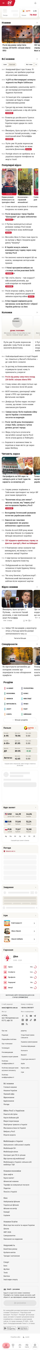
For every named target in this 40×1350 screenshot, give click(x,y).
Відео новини (10, 586)
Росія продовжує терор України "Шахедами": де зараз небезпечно (21, 216)
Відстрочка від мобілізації (14, 1159)
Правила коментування (29, 1042)
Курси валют (9, 1178)
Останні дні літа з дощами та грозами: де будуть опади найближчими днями (19, 100)
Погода (6, 1104)
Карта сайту (25, 1068)
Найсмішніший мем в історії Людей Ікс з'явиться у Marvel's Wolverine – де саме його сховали (21, 359)
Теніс (6, 1273)
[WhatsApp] (35, 1020)
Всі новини (8, 58)
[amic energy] (29, 728)
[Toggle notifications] (35, 3)
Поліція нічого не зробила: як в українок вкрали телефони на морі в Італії (20, 157)
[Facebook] (23, 1016)
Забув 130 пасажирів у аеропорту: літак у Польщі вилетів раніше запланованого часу (21, 631)
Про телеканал (7, 1044)
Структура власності (28, 1059)
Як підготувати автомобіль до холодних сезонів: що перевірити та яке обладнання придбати (17, 671)
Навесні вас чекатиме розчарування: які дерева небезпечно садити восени (17, 523)
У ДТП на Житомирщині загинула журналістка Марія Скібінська (20, 81)
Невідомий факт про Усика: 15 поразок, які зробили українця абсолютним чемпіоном (20, 72)
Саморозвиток (9, 1236)
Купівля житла (9, 1252)
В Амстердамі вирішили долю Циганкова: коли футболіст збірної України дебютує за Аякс (21, 304)
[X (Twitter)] (27, 1016)
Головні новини (10, 1087)
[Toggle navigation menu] (3, 3)
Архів (23, 1063)
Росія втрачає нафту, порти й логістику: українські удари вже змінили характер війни (20, 294)
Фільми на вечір (10, 1208)
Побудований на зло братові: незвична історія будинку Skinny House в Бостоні (20, 568)
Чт (24, 836)
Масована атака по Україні (15, 1128)
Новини (6, 22)
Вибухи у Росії (9, 1131)
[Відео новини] (37, 587)
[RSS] (27, 1024)
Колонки (7, 312)
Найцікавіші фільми (12, 1202)
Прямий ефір (9, 1094)
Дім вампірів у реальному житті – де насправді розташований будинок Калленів (21, 90)
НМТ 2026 (7, 1232)
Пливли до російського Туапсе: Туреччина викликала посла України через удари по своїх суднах (19, 121)
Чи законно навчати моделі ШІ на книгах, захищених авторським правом (21, 260)
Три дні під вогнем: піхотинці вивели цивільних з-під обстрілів (20, 110)
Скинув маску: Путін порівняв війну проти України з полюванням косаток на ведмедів (21, 415)
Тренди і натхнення (12, 1256)
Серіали (7, 1215)
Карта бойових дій (11, 1118)
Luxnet (27, 1337)
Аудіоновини (9, 1101)
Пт (29, 836)
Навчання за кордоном (13, 1239)
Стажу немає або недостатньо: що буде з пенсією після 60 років (21, 385)
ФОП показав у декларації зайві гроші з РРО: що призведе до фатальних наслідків (20, 394)
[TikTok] (31, 1020)
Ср (20, 836)
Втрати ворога (10, 1135)
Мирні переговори (11, 1121)
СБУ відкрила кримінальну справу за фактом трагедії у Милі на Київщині (21, 541)
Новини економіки (12, 1171)
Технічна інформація (28, 1046)
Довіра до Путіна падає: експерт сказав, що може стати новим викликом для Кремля (20, 404)
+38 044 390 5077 (27, 1008)
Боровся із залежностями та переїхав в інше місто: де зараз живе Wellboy (19, 445)
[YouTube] (31, 1016)
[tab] (5, 64)
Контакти (24, 1051)
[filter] (36, 64)
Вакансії (24, 1055)
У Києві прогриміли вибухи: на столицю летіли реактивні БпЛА (19, 270)
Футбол (6, 1269)
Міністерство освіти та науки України (19, 1225)
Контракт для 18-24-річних (14, 1155)
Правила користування (10, 1057)
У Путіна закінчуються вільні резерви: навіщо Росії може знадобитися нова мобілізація (19, 228)
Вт (15, 836)
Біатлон (7, 1276)
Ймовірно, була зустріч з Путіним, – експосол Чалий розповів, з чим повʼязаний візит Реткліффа (21, 134)
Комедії (7, 1212)
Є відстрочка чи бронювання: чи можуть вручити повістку (20, 559)
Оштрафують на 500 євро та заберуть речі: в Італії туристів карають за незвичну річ (17, 479)
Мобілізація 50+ (10, 1148)
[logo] (9, 3)
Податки (7, 1188)
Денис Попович (17, 331)
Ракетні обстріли (10, 1114)
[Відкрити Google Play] (9, 1328)
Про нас (4, 1031)
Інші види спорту (11, 1280)
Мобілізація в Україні (13, 1141)
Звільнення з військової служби (17, 1145)
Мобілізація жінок (11, 1152)
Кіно (5, 1198)
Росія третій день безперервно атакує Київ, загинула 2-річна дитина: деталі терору (19, 425)
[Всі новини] (37, 59)
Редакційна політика (9, 1039)
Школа (6, 1229)
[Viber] (27, 1020)
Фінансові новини (11, 1181)
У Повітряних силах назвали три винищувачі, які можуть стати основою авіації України (20, 551)
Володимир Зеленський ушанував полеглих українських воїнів (20, 514)
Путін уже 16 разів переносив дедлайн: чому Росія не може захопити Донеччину (19, 146)
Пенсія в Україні (10, 1192)
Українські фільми (11, 1205)
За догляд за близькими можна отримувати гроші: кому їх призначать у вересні (19, 369)
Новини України (10, 1091)
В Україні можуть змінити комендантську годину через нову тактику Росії (20, 250)
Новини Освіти (10, 1222)
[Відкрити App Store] (22, 1328)
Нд (6, 836)
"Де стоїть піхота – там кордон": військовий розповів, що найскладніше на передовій (20, 282)
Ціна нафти (8, 1174)
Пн (11, 836)
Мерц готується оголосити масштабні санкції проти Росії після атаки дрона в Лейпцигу (19, 435)
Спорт (6, 1262)
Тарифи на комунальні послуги (16, 1185)
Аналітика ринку (10, 1249)
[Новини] (37, 22)
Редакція (5, 1035)
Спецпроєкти (9, 644)
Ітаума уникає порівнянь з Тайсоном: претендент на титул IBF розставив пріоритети (21, 492)
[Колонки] (37, 312)
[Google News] (23, 1024)
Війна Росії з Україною (14, 1111)
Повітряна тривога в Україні (15, 1125)
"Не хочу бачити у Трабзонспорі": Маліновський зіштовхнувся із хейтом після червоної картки (20, 578)
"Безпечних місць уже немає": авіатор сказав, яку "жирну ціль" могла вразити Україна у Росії (20, 503)
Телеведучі (5, 1048)
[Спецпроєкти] (37, 644)
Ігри (22, 1072)
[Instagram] (23, 1020)
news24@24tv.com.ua (9, 1008)
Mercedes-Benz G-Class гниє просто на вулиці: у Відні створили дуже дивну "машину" (21, 240)
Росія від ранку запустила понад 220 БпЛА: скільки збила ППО (16, 48)
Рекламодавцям (7, 1052)
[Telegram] (35, 1016)
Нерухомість (9, 1245)
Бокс (5, 1266)
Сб (34, 836)
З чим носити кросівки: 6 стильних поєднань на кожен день (21, 208)
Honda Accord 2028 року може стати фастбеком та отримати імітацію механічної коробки (19, 533)
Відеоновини (9, 1097)
